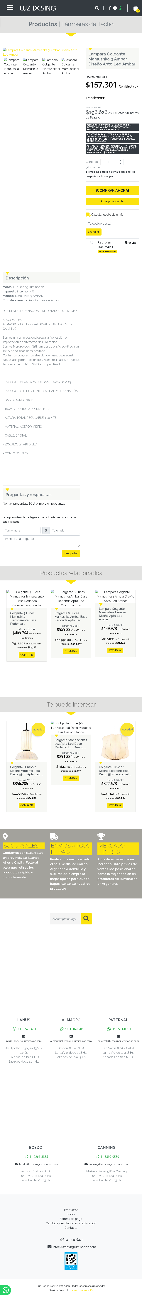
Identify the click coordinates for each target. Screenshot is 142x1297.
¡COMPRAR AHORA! (112, 190)
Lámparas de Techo (87, 24)
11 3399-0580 (110, 1157)
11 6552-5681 (27, 1029)
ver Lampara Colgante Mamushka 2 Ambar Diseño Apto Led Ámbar (115, 596)
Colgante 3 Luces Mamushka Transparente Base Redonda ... (23, 618)
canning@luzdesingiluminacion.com (109, 1164)
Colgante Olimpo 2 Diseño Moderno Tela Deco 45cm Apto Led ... (26, 770)
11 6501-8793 (121, 1029)
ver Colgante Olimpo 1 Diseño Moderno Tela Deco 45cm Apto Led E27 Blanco (115, 741)
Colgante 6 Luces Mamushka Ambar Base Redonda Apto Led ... (71, 616)
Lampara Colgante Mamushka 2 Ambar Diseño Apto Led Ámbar (112, 614)
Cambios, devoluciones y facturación (71, 1223)
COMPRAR (26, 654)
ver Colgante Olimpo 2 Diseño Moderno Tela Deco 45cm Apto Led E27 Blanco (26, 741)
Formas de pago (71, 1219)
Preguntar (71, 553)
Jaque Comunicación (82, 1290)
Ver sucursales (107, 251)
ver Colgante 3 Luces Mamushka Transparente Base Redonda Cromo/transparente (26, 599)
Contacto (71, 1227)
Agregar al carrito (112, 201)
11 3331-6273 (74, 1239)
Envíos (71, 1214)
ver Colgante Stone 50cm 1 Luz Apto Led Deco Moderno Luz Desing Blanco (71, 728)
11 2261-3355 (39, 1157)
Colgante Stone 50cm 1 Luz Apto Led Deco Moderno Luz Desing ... (71, 743)
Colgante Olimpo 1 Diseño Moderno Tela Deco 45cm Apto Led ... (115, 770)
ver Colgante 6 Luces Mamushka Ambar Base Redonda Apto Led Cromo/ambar (71, 599)
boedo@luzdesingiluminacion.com (38, 1164)
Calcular (93, 232)
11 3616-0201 (74, 1029)
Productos (42, 24)
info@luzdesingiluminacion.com (74, 1247)
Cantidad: (92, 162)
